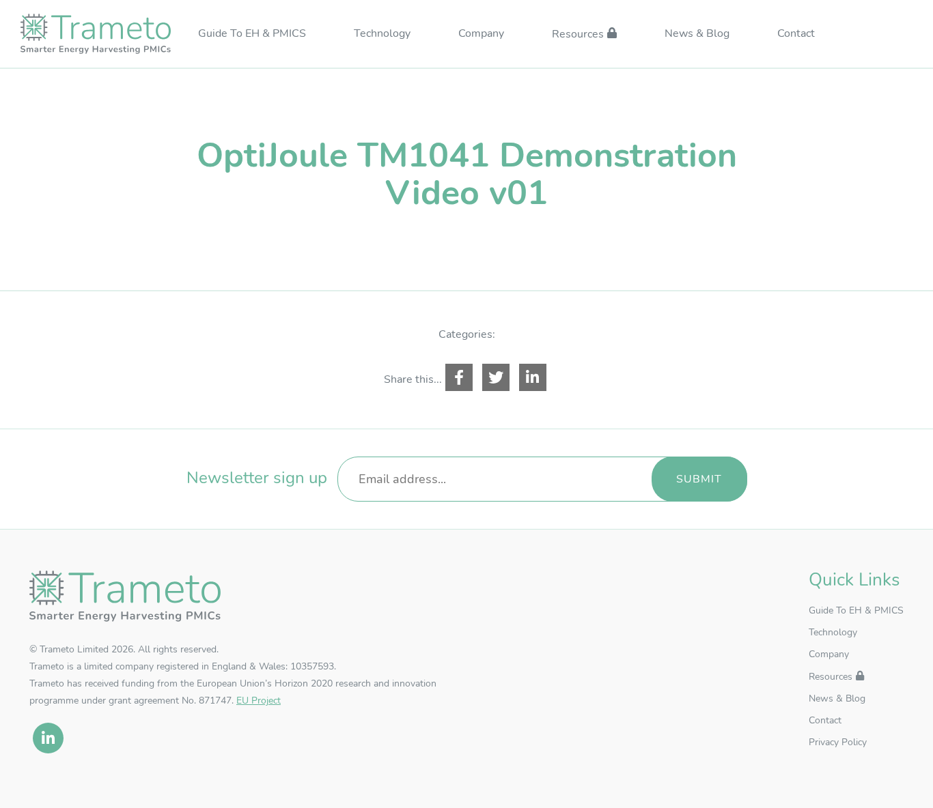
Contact (796, 34)
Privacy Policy (838, 742)
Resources (578, 35)
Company (481, 34)
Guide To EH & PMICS (252, 34)
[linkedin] (48, 738)
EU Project (258, 700)
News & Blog (697, 34)
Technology (382, 34)
